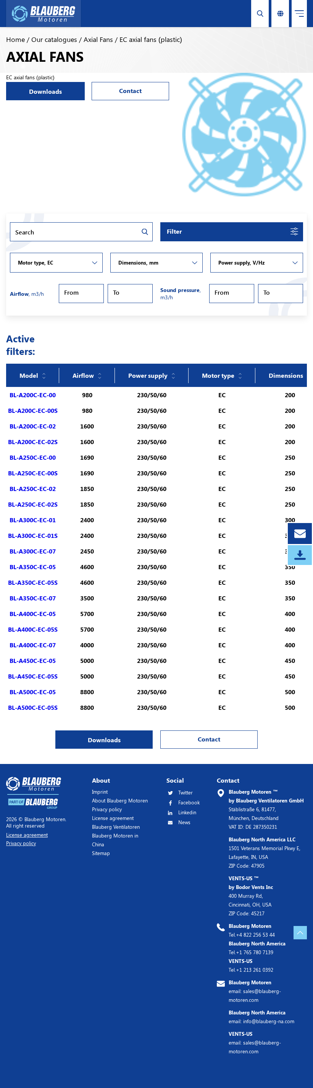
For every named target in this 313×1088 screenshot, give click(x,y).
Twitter (185, 792)
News (184, 822)
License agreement (113, 818)
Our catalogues (54, 39)
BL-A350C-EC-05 (33, 567)
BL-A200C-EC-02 (33, 426)
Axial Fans (98, 39)
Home (15, 39)
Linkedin (187, 812)
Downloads (45, 91)
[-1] (56, 262)
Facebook (189, 802)
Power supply (148, 375)
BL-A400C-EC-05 (33, 614)
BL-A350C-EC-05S (33, 582)
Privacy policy (107, 809)
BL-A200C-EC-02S (33, 442)
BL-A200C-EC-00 (33, 395)
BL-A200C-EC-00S (33, 410)
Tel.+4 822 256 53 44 (252, 930)
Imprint (100, 791)
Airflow (83, 375)
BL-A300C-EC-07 (33, 551)
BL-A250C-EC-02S (33, 504)
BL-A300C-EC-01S (33, 535)
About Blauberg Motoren (120, 800)
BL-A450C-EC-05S (33, 676)
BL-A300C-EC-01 (33, 520)
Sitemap (101, 853)
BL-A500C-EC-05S (33, 707)
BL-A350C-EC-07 (33, 598)
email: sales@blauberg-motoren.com (255, 991)
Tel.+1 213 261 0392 (251, 965)
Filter (174, 231)
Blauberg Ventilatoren (116, 826)
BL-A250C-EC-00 (33, 457)
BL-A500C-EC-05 (33, 692)
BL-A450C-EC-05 (33, 660)
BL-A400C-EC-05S (33, 629)
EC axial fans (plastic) (150, 39)
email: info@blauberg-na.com (261, 1016)
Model (28, 375)
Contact (130, 91)
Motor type (218, 375)
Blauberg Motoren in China (115, 839)
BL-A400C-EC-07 (33, 645)
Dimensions (286, 375)
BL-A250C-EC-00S (33, 473)
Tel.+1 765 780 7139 (257, 947)
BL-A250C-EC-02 (33, 489)
